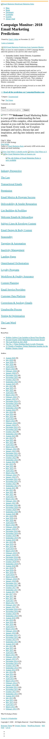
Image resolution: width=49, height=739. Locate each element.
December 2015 (12, 635)
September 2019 (12, 538)
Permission (6, 190)
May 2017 (9, 598)
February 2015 (11, 657)
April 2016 (10, 627)
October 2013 (11, 692)
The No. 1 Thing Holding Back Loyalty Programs (24, 344)
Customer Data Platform (13, 296)
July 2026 (9, 360)
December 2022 (12, 453)
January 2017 (11, 607)
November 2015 (12, 637)
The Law (5, 177)
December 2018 (12, 557)
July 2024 (9, 412)
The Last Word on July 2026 (16, 342)
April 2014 (10, 679)
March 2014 (10, 681)
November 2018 (12, 559)
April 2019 (10, 549)
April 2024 (10, 419)
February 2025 (11, 397)
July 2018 (9, 568)
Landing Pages (8, 256)
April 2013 (10, 705)
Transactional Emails (11, 184)
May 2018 (9, 572)
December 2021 (12, 479)
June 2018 (9, 570)
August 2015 (10, 644)
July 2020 (9, 516)
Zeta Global (5, 144)
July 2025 (9, 386)
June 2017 (9, 596)
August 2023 (10, 436)
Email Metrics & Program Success (18, 197)
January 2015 (11, 659)
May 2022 (9, 468)
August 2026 (10, 358)
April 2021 (10, 497)
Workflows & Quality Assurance (17, 276)
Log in (8, 728)
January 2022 (11, 477)
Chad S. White (13, 39)
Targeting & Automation (13, 243)
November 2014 (12, 663)
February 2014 (11, 683)
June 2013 (9, 700)
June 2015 (9, 648)
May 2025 (9, 390)
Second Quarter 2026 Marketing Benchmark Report (25, 340)
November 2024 (12, 403)
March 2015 (10, 655)
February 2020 (11, 527)
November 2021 (12, 481)
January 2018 (11, 581)
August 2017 (10, 592)
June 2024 (9, 414)
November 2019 (12, 533)
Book (8, 10)
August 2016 (10, 618)
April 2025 (10, 393)
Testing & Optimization (13, 315)
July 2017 (9, 594)
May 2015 (9, 650)
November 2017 (12, 585)
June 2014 (9, 674)
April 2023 (10, 445)
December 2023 (12, 427)
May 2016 (9, 624)
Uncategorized (13, 97)
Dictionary (10, 12)
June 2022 (9, 466)
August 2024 (10, 410)
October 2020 (11, 510)
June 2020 (9, 518)
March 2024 (10, 421)
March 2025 (10, 395)
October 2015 (11, 640)
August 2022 (10, 462)
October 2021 (11, 484)
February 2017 (11, 605)
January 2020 (11, 529)
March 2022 (10, 473)
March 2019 (10, 551)
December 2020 (12, 505)
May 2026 (9, 364)
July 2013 (9, 698)
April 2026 (10, 367)
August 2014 (10, 670)
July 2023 (9, 438)
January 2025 (11, 399)
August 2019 (10, 540)
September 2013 (12, 694)
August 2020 (10, 514)
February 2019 (11, 553)
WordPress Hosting (33, 726)
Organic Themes (20, 726)
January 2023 (11, 451)
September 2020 (12, 512)
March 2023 (10, 447)
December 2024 (12, 401)
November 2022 (12, 455)
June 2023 (9, 440)
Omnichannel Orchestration (15, 263)
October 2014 (11, 666)
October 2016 (11, 614)
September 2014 (12, 668)
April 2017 (10, 601)
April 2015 (10, 653)
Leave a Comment (7, 43)
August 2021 (10, 488)
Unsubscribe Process (11, 309)
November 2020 (12, 507)
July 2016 (9, 620)
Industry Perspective (11, 170)
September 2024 (12, 408)
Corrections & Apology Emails (16, 302)
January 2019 (11, 555)
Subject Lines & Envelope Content (18, 223)
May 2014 (9, 676)
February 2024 (11, 423)
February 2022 (11, 475)
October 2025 (11, 380)
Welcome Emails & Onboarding (17, 217)
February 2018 (11, 579)
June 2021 (9, 492)
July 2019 (9, 542)
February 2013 (11, 709)
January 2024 (11, 425)
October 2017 (11, 588)
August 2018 (10, 566)
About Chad (10, 19)
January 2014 (11, 685)
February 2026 (11, 371)
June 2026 (9, 362)
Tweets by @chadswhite (9, 718)
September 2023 (12, 434)
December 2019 (12, 531)
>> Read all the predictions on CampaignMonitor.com (22, 92)
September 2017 (12, 590)
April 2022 (10, 471)
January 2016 (11, 633)
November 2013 (12, 689)
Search (3, 108)
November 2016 (12, 611)
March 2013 (10, 707)
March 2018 (10, 577)
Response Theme (6, 726)
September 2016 (12, 616)
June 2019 (9, 544)
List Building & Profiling (14, 210)
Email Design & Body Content (16, 230)
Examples (9, 14)
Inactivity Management (12, 250)
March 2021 (10, 499)
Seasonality (7, 236)
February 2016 (11, 631)
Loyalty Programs (10, 269)
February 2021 (11, 501)
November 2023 (12, 429)
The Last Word (8, 322)
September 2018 (12, 564)
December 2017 (12, 583)
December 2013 (12, 687)
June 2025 (9, 388)
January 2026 (11, 373)
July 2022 (9, 464)
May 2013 (9, 702)
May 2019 (9, 546)
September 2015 (12, 642)
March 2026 (10, 369)
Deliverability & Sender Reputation (19, 203)
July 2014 (9, 672)
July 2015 (9, 646)
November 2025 (12, 377)
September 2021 (12, 486)
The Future (9, 100)
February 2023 (11, 449)
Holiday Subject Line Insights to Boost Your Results (25, 338)
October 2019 (11, 536)
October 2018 (11, 562)
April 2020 (10, 523)
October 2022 (11, 458)
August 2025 (10, 384)
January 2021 (11, 503)
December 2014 (12, 661)
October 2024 (11, 406)
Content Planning (10, 283)
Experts (8, 17)
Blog (7, 8)
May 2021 (9, 494)
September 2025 (12, 382)
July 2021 (9, 490)
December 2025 (12, 375)
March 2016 (10, 629)
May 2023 (9, 442)
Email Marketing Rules (26, 4)
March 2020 (10, 525)
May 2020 (9, 520)
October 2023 (11, 432)
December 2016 (12, 609)
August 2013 (10, 696)
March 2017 (10, 603)
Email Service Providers (13, 289)
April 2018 (10, 575)
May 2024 (9, 416)
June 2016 (9, 622)
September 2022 (12, 460)
